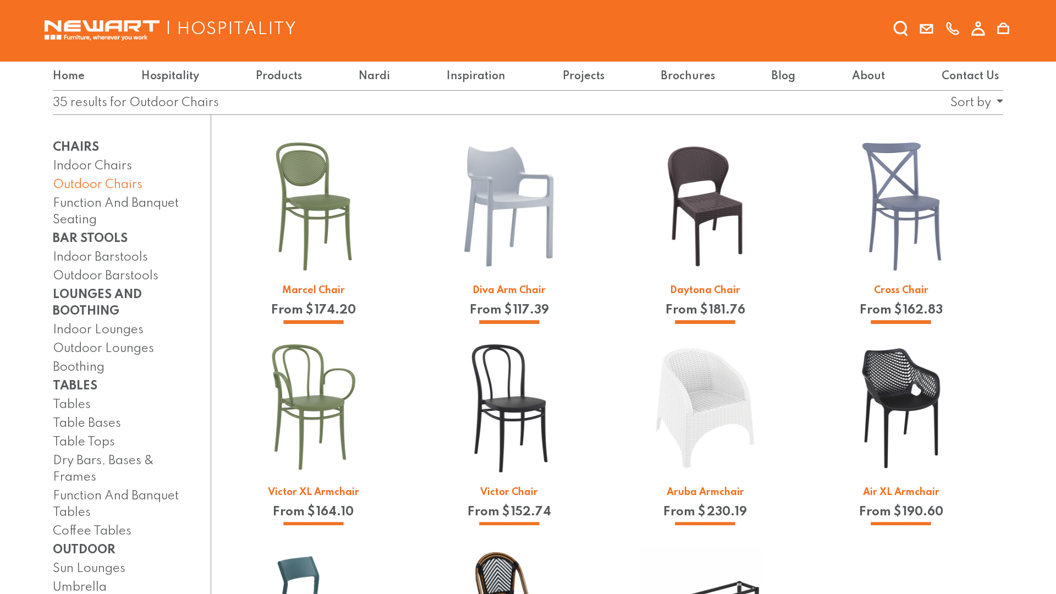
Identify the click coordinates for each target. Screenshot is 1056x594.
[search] (901, 29)
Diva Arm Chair (509, 290)
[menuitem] (71, 76)
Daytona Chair (705, 290)
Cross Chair (901, 290)
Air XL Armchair (901, 492)
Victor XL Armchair (313, 492)
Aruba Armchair (705, 492)
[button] (973, 102)
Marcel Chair (313, 290)
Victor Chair (509, 492)
